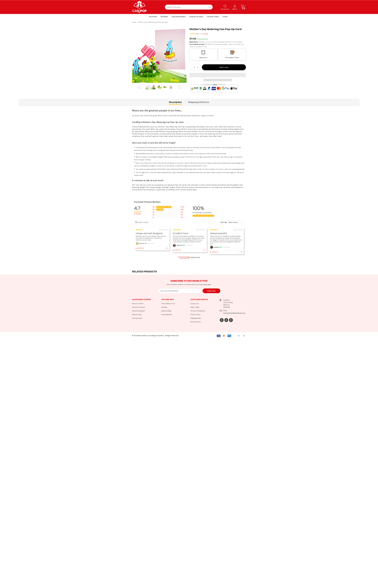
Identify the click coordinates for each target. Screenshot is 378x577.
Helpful (139, 248)
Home (134, 22)
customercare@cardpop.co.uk (234, 313)
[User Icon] (234, 6)
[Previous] (139, 87)
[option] (159, 55)
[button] (217, 75)
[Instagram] (226, 320)
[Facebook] (222, 320)
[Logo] (139, 7)
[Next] (179, 87)
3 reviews (205, 34)
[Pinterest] (231, 320)
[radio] (232, 54)
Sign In (235, 9)
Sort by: (223, 222)
